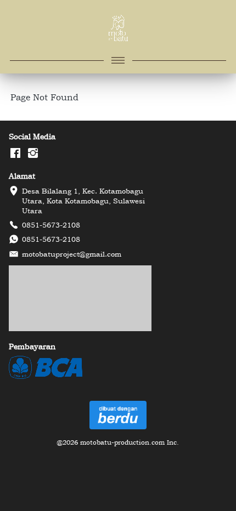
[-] (15, 153)
